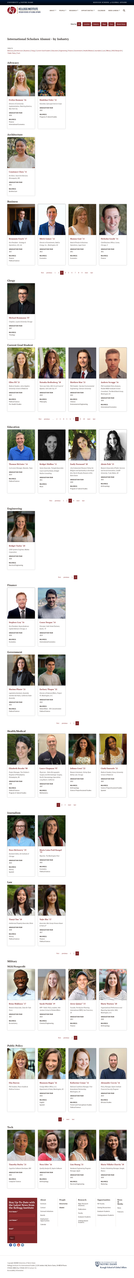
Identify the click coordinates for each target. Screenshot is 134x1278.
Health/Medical (88, 51)
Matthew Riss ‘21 (78, 382)
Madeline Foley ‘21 (48, 100)
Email (11, 1229)
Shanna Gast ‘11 (77, 238)
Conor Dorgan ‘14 (48, 622)
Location (87, 24)
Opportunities (87, 10)
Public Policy (12, 53)
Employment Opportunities (45, 1220)
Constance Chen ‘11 (18, 172)
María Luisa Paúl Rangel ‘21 (51, 851)
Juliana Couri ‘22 (77, 768)
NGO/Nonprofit (117, 51)
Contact (43, 1208)
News (119, 1208)
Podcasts (120, 1212)
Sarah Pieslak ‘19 (47, 1003)
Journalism (97, 51)
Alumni (61, 1208)
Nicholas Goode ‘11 (109, 238)
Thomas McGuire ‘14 (18, 464)
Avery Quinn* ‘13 (78, 1003)
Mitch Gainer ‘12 (47, 238)
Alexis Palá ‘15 (107, 464)
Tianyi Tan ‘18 (15, 919)
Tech (18, 53)
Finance (70, 51)
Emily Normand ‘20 (79, 464)
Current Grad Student (43, 51)
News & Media (113, 10)
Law (103, 51)
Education (55, 51)
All (79, 24)
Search (124, 11)
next (86, 273)
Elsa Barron (14, 1083)
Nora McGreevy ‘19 (17, 850)
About (52, 10)
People (62, 10)
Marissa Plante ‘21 (17, 689)
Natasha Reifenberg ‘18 (50, 382)
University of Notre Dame (27, 1263)
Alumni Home (121, 24)
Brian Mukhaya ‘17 (17, 1003)
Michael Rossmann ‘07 (19, 318)
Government (78, 51)
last (92, 273)
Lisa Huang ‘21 (76, 1164)
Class (111, 24)
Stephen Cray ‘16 (16, 622)
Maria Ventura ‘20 (109, 1003)
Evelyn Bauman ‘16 (17, 100)
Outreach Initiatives (46, 1211)
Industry (96, 24)
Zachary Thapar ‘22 (48, 689)
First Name (13, 1212)
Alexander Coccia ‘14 (110, 1083)
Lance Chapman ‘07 (48, 768)
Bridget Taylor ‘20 (17, 546)
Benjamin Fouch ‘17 (18, 238)
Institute (43, 1204)
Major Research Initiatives (83, 1204)
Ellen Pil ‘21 (14, 382)
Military (108, 51)
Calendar (101, 10)
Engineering (63, 51)
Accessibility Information (15, 1270)
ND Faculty (100, 1204)
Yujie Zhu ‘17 (45, 919)
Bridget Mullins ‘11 (48, 464)
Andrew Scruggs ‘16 (110, 382)
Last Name (13, 1220)
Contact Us (32, 1268)
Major (104, 24)
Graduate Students (84, 1217)
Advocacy (10, 51)
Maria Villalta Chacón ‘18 (112, 1164)
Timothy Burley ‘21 (17, 1164)
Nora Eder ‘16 (46, 1164)
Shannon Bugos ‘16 (48, 1083)
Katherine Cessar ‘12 (79, 1083)
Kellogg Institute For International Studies (21, 1265)
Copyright (10, 1263)
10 (84, 419)
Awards (42, 1215)
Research (73, 10)
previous (49, 273)
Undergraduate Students (83, 1221)
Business (27, 51)
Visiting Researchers (104, 1208)
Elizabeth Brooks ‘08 (18, 768)
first (42, 273)
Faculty (80, 1213)
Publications (82, 1209)
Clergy (33, 51)
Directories (63, 1204)
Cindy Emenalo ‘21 (109, 768)
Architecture (19, 51)
